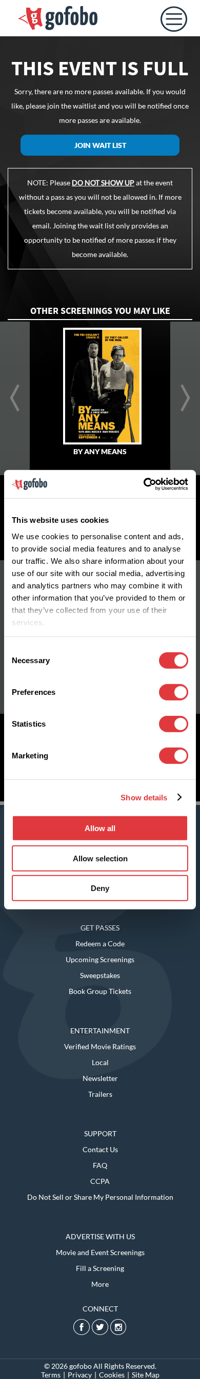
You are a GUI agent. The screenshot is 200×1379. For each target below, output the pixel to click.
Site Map (145, 1374)
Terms (51, 1374)
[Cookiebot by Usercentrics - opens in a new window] (143, 484)
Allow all (100, 828)
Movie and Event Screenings (100, 1252)
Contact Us (100, 1149)
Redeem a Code (100, 943)
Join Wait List (100, 145)
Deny (100, 888)
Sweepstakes (100, 975)
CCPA (100, 1181)
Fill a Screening (100, 1268)
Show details (144, 797)
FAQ (100, 1165)
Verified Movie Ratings (100, 1046)
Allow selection (100, 858)
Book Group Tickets (100, 991)
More (100, 1284)
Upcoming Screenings (100, 959)
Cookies (112, 1374)
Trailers (100, 1094)
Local (100, 1062)
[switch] (173, 692)
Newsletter (100, 1078)
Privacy (80, 1374)
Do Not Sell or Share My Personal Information (100, 1197)
